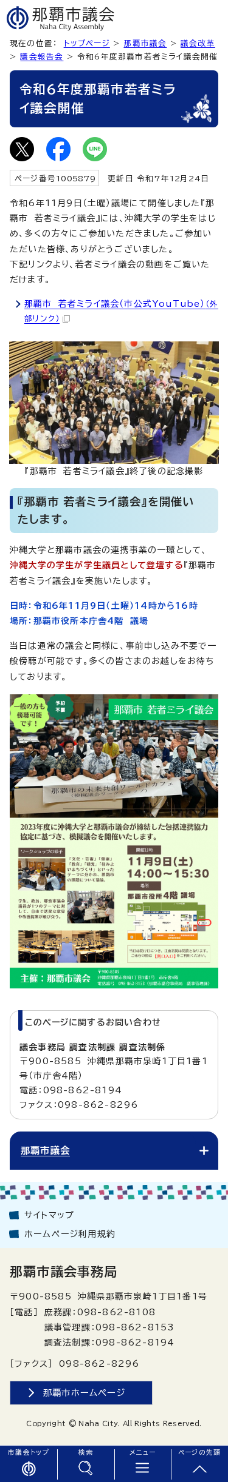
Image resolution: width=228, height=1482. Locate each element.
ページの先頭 (199, 1452)
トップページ (87, 43)
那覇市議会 (145, 43)
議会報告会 (41, 57)
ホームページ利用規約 (70, 1234)
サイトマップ (49, 1215)
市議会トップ (28, 1452)
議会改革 (198, 43)
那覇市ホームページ (84, 1392)
